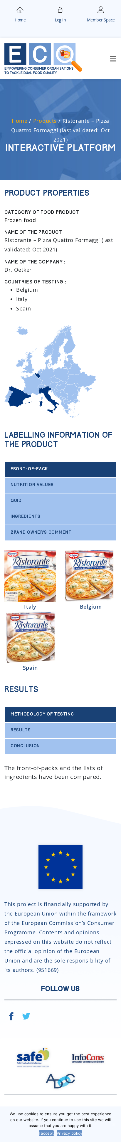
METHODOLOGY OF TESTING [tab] (42, 714)
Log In (60, 20)
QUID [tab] (16, 501)
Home (20, 20)
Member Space (101, 20)
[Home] (20, 9)
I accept (46, 1133)
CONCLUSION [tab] (25, 746)
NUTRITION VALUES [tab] (32, 485)
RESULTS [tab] (21, 730)
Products (45, 120)
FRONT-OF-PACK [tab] (29, 469)
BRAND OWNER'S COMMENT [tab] (41, 533)
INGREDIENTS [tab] (26, 517)
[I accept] (114, 1124)
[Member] (60, 9)
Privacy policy (70, 1133)
